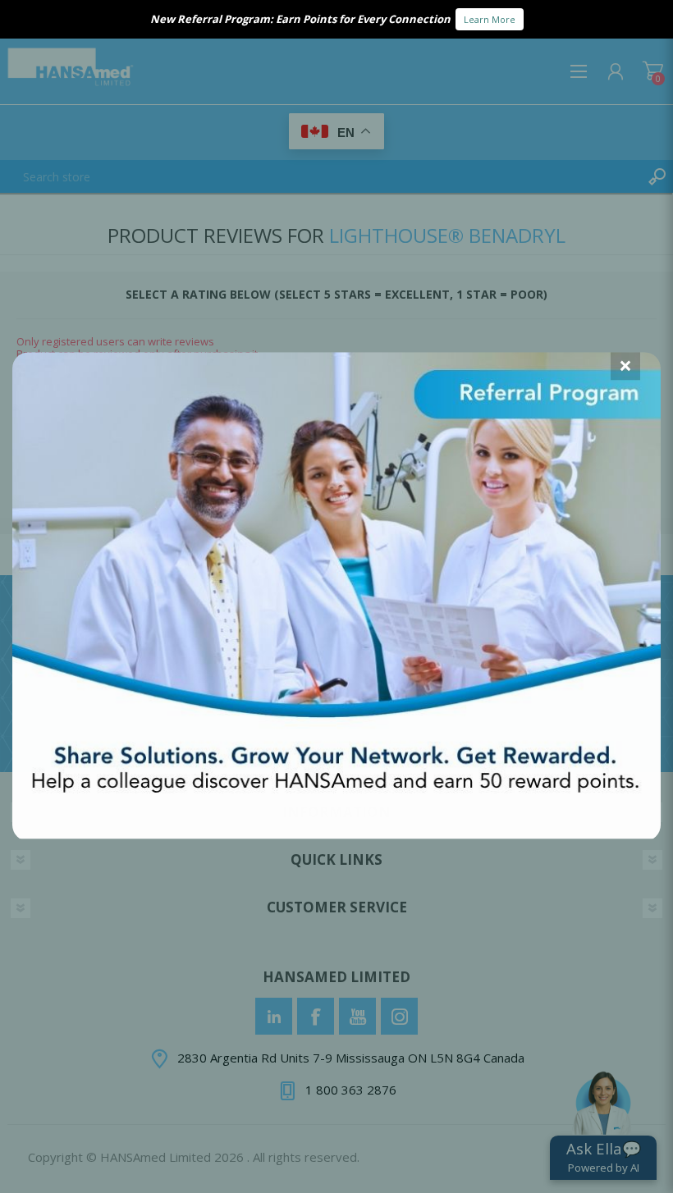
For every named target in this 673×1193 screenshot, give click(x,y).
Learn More (489, 19)
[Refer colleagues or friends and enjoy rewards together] (336, 833)
